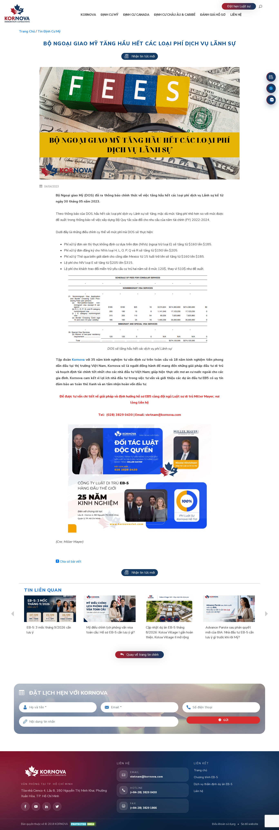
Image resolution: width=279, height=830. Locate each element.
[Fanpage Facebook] (271, 88)
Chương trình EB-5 (206, 777)
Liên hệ (198, 791)
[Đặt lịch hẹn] (271, 77)
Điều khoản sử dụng (223, 824)
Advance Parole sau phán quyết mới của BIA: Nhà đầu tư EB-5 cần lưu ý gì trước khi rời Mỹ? (229, 632)
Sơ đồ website (249, 824)
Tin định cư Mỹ (49, 31)
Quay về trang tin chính (142, 654)
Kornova (78, 359)
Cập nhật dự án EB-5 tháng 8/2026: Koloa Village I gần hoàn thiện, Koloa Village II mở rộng (169, 632)
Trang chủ (27, 31)
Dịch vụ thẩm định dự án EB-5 (213, 784)
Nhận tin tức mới (143, 56)
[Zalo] (271, 100)
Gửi (225, 720)
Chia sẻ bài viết (70, 561)
